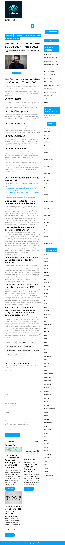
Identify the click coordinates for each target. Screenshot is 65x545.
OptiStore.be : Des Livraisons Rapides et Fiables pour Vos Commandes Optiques (13, 461)
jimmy (46, 352)
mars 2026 (47, 145)
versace (46, 468)
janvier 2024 (47, 236)
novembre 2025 (48, 159)
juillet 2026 (47, 131)
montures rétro (11, 350)
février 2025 (47, 191)
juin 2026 (47, 135)
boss (45, 279)
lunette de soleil (48, 373)
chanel (46, 303)
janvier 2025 (47, 194)
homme (46, 345)
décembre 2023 (48, 240)
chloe (45, 307)
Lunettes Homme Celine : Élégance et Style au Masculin (13, 510)
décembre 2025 (48, 156)
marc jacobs (47, 384)
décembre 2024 (48, 198)
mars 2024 (47, 229)
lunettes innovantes (15, 346)
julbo (45, 359)
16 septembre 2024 (12, 50)
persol (46, 415)
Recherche (51, 41)
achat (45, 254)
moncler (46, 405)
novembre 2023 (48, 243)
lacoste (46, 366)
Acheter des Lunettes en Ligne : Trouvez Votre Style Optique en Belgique (31, 465)
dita (45, 321)
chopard (46, 310)
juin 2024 (47, 219)
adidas (46, 261)
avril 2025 (47, 184)
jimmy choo (47, 356)
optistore (23, 50)
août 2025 (47, 170)
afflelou (46, 265)
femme (46, 328)
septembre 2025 (48, 166)
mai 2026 (47, 138)
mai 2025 (47, 180)
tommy (46, 450)
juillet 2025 (47, 173)
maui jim (46, 391)
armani (46, 268)
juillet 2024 (47, 215)
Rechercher (51, 31)
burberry (46, 282)
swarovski (47, 443)
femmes (46, 331)
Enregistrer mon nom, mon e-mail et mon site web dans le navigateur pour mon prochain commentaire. (21, 423)
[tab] (32, 26)
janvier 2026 (47, 152)
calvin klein (47, 286)
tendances (22, 355)
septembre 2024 (48, 208)
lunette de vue (48, 377)
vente (45, 461)
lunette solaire (48, 380)
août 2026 (47, 128)
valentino (46, 457)
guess (45, 342)
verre (45, 464)
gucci (45, 338)
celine (45, 300)
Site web (7, 412)
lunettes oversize (28, 346)
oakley (46, 412)
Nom (7, 394)
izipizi (45, 349)
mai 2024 (47, 222)
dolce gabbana (48, 324)
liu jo (45, 370)
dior (45, 317)
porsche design (48, 422)
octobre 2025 (48, 163)
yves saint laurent (49, 475)
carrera (46, 289)
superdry (46, 440)
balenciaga (47, 272)
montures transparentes (24, 350)
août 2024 (47, 212)
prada (45, 426)
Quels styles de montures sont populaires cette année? (22, 187)
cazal (45, 296)
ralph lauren (47, 429)
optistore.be (11, 19)
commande (47, 314)
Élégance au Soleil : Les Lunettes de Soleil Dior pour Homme (50, 75)
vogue (46, 471)
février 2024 (47, 233)
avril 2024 (47, 226)
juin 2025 (47, 177)
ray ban (46, 433)
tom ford (46, 447)
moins (46, 401)
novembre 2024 (48, 201)
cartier (46, 293)
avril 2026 (47, 142)
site (45, 436)
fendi (45, 335)
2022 (14, 342)
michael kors (47, 394)
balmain (46, 275)
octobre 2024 (48, 205)
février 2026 (47, 149)
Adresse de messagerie (11, 403)
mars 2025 (47, 187)
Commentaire (9, 370)
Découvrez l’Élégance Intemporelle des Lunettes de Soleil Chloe (51, 85)
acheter (46, 258)
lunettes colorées (23, 342)
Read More (11, 489)
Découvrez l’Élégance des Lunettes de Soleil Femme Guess (51, 64)
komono (46, 363)
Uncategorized (19, 35)
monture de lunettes (49, 408)
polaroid (46, 419)
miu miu (46, 398)
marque (46, 387)
